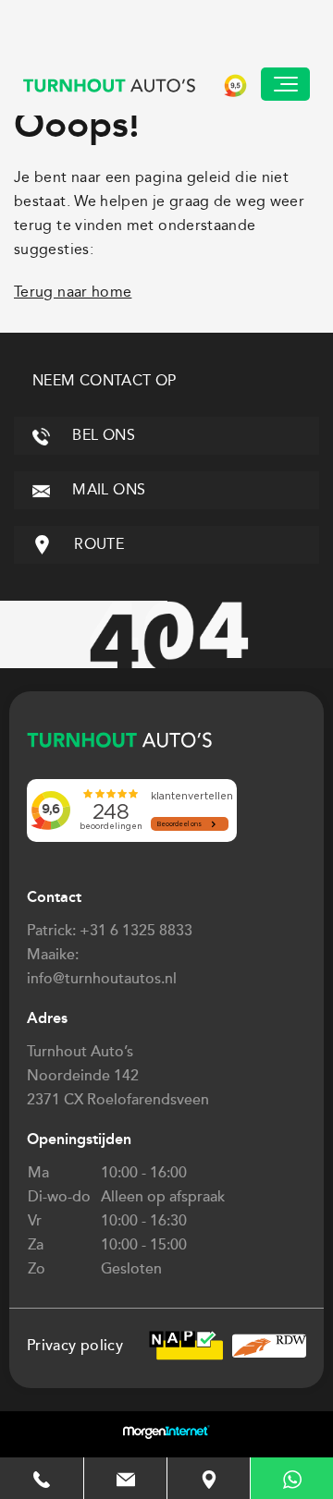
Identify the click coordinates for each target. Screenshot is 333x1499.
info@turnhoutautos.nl (102, 978)
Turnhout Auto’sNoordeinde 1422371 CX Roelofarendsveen (118, 1075)
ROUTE (97, 544)
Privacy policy (75, 1345)
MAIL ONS (106, 489)
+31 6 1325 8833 (136, 930)
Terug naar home (72, 291)
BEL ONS (101, 435)
